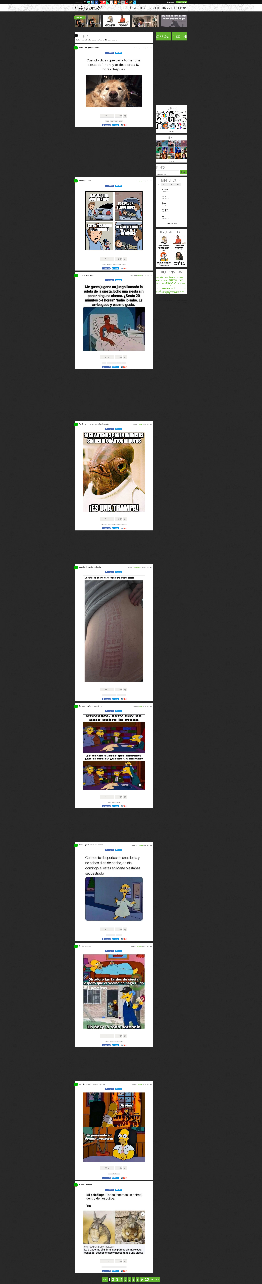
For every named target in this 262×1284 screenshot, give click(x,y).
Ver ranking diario (171, 223)
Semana (165, 185)
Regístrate (170, 2)
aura (163, 276)
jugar (172, 293)
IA (182, 277)
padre (119, 264)
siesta (107, 121)
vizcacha (124, 1267)
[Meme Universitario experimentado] (171, 143)
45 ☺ (107, 357)
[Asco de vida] (85, 2)
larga (112, 121)
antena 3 (124, 524)
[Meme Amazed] (178, 126)
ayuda (124, 264)
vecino (116, 1041)
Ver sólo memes (180, 36)
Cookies (178, 300)
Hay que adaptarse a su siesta (90, 706)
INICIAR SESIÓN (181, 2)
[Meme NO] (178, 114)
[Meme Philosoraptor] (159, 150)
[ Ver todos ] (171, 131)
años (181, 286)
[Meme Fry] (165, 126)
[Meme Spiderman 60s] (171, 150)
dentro (118, 1267)
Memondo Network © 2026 (179, 303)
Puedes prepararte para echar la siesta (93, 424)
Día (159, 185)
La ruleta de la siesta (86, 275)
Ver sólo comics (163, 36)
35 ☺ (107, 1261)
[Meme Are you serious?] (159, 120)
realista (158, 283)
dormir (120, 121)
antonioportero (137, 567)
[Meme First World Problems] (165, 156)
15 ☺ (107, 519)
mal (173, 277)
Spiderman (178, 280)
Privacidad (172, 300)
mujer (157, 286)
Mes (172, 185)
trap (109, 524)
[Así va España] (100, 2)
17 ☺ (107, 689)
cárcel (157, 277)
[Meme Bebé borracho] (171, 156)
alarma (113, 362)
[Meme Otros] (171, 120)
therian (173, 291)
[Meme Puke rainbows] (165, 114)
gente (167, 286)
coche (104, 264)
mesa (118, 802)
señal (119, 695)
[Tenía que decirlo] (126, 2)
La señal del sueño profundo (90, 567)
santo (183, 283)
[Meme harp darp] (159, 114)
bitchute (141, 424)
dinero (158, 280)
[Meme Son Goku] (165, 150)
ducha (158, 293)
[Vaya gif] (123, 2)
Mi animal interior (85, 1185)
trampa (113, 524)
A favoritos (125, 116)
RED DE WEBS (78, 2)
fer (141, 47)
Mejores (143, 8)
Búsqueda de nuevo (111, 40)
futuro (163, 283)
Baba (140, 706)
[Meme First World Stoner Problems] (159, 156)
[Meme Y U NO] (178, 120)
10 (147, 1279)
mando (109, 695)
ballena (158, 289)
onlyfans (164, 291)
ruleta (104, 362)
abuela (172, 286)
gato (109, 802)
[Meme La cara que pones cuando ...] (184, 143)
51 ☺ (107, 115)
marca (114, 695)
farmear (166, 288)
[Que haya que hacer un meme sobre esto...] (171, 266)
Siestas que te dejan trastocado (91, 845)
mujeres (162, 286)
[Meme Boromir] (178, 156)
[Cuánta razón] (88, 2)
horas (116, 121)
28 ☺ (107, 1168)
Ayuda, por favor (85, 180)
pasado (182, 291)
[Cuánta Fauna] (115, 2)
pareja (168, 293)
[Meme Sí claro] (184, 114)
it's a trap (104, 524)
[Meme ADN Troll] (165, 143)
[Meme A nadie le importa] (178, 143)
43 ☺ (107, 259)
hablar (177, 291)
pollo (166, 280)
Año (178, 185)
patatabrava (140, 1185)
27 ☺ (107, 1036)
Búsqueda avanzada (161, 174)
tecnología (179, 277)
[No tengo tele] (119, 2)
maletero (109, 264)
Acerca (160, 300)
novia (164, 293)
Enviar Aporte (168, 8)
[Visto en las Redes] (96, 2)
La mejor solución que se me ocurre (92, 1084)
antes (169, 277)
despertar (118, 935)
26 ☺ (107, 929)
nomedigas (139, 946)
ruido (121, 1041)
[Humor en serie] (111, 2)
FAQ (182, 300)
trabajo (171, 283)
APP (185, 300)
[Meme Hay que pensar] (159, 143)
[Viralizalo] (134, 2)
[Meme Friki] (159, 126)
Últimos (133, 8)
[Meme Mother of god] (184, 126)
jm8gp (140, 180)
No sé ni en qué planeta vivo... (90, 47)
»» (157, 1279)
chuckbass (139, 275)
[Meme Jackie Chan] (171, 114)
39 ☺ (107, 797)
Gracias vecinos (85, 946)
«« (105, 1279)
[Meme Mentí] (171, 126)
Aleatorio (154, 8)
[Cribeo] (107, 2)
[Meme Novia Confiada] (184, 156)
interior (113, 1267)
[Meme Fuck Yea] (184, 120)
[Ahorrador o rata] (130, 2)
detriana (140, 1084)
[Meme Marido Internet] (178, 150)
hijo (161, 293)
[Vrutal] (104, 2)
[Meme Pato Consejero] (184, 150)
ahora (177, 289)
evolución (158, 291)
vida (119, 1173)
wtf (173, 288)
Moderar (182, 8)
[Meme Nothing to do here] (165, 120)
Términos (165, 300)
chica (179, 283)
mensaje (176, 286)
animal (103, 1267)
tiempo (118, 362)
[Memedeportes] (92, 2)
